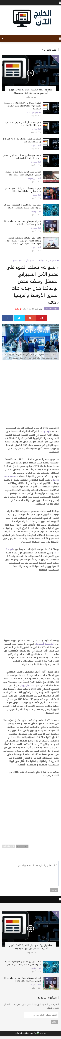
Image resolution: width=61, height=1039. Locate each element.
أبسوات (46, 431)
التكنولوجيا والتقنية (34, 112)
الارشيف (41, 260)
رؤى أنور (39, 309)
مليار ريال (27, 685)
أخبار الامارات (36, 129)
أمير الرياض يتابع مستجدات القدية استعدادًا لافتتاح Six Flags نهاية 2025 (22, 222)
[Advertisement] (30, 394)
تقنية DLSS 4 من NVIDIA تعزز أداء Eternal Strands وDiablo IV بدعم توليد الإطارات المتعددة (22, 106)
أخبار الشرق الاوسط (34, 178)
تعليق (54, 890)
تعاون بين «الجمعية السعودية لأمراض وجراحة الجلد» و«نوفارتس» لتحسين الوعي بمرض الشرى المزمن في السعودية (23, 241)
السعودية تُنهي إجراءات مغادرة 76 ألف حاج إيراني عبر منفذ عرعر (22, 140)
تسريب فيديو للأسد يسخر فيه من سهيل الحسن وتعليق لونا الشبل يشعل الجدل (23, 173)
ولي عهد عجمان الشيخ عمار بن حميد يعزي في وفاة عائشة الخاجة (23, 123)
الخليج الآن (30, 260)
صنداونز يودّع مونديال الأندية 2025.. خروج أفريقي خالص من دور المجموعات (30, 91)
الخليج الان (52, 260)
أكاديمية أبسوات (44, 644)
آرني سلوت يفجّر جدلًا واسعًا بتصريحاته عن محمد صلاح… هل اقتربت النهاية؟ (23, 189)
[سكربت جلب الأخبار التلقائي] (27, 1033)
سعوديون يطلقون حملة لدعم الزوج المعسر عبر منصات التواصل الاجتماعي (22, 156)
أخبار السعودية (36, 145)
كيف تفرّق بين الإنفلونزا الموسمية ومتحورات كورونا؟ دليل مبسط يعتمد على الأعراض (22, 206)
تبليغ (17, 309)
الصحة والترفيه (36, 211)
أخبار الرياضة (37, 195)
